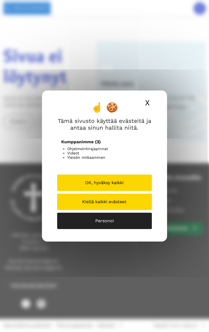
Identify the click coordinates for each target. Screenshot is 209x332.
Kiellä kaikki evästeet (104, 201)
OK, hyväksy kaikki (104, 182)
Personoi (104, 220)
